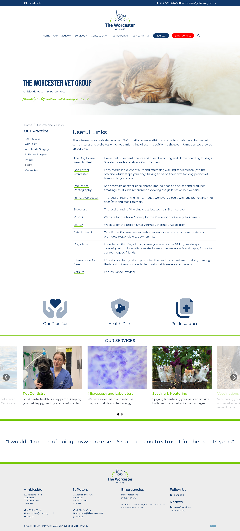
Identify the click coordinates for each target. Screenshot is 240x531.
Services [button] (80, 35)
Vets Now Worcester (132, 507)
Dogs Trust (81, 244)
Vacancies (31, 170)
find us (31, 516)
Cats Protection (84, 232)
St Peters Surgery (36, 154)
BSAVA (78, 224)
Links (28, 165)
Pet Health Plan (140, 35)
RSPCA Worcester (86, 197)
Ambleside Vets (33, 91)
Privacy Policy (177, 510)
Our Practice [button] (61, 35)
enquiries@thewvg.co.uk (41, 513)
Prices (29, 159)
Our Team (31, 143)
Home (46, 35)
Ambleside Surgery (37, 149)
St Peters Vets (56, 91)
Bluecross (80, 209)
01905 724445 (34, 510)
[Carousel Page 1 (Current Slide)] (118, 414)
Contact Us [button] (98, 35)
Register (161, 35)
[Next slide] (233, 377)
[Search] (198, 35)
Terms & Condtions (180, 507)
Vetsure (79, 272)
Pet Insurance (119, 35)
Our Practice (44, 125)
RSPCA (78, 217)
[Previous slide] (6, 377)
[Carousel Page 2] (122, 414)
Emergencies (183, 35)
